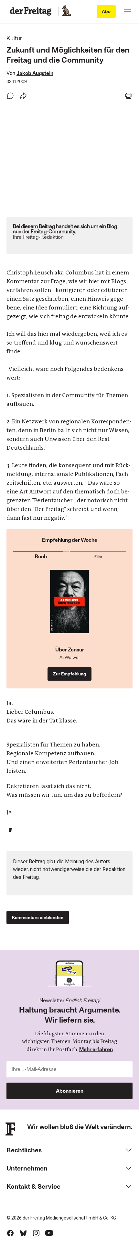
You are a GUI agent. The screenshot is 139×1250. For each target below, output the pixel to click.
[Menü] (127, 11)
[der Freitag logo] (32, 11)
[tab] (41, 555)
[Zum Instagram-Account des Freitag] (36, 1233)
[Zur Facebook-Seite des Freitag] (10, 1233)
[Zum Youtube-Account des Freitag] (49, 1233)
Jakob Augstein (34, 73)
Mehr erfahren (96, 1049)
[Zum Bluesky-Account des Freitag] (23, 1233)
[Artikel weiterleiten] (23, 96)
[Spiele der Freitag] (66, 11)
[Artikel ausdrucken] (129, 96)
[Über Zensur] (69, 608)
